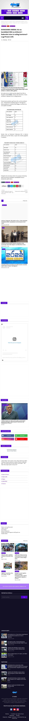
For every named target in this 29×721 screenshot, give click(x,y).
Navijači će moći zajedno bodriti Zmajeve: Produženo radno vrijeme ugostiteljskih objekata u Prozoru (21, 575)
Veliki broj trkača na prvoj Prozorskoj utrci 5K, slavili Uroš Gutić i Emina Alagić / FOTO (21, 556)
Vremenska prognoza (11, 449)
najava (3, 479)
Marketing (12, 715)
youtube (22, 439)
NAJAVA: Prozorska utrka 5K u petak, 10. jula (7, 573)
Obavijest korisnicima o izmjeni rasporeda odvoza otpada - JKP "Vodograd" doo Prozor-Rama (17, 679)
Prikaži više (25, 200)
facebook (9, 435)
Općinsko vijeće (15, 10)
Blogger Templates (12, 717)
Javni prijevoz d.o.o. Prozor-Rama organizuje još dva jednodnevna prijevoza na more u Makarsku (18, 636)
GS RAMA (15, 12)
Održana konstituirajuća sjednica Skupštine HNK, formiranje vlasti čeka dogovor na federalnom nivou (13, 244)
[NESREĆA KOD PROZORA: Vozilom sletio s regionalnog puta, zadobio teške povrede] (4, 673)
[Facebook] (9, 186)
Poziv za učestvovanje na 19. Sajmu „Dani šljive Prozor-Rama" (17, 654)
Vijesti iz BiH (12, 21)
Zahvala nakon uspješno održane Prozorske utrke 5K (7, 556)
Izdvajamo (22, 10)
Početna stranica (5, 21)
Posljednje (20, 12)
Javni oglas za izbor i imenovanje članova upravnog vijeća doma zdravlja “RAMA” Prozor (17, 642)
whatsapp (22, 435)
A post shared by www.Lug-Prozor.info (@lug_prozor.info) (15, 357)
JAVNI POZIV (4, 481)
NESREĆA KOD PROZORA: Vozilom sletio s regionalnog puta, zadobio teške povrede (16, 648)
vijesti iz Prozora (5, 474)
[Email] (20, 186)
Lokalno (9, 10)
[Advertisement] (14, 56)
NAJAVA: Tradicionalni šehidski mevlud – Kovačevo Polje (16, 685)
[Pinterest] (17, 186)
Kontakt (17, 715)
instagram (8, 439)
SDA (8, 26)
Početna (7, 714)
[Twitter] (11, 186)
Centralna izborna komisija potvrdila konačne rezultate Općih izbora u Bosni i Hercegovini (14, 265)
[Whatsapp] (14, 186)
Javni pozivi (9, 12)
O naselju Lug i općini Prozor (17, 714)
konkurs (4, 483)
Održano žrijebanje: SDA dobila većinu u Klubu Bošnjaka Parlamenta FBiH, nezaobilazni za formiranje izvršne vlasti (14, 222)
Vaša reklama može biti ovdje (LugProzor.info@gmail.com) (14, 586)
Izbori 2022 (4, 26)
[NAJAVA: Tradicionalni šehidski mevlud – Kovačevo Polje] (4, 686)
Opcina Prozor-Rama (11, 450)
